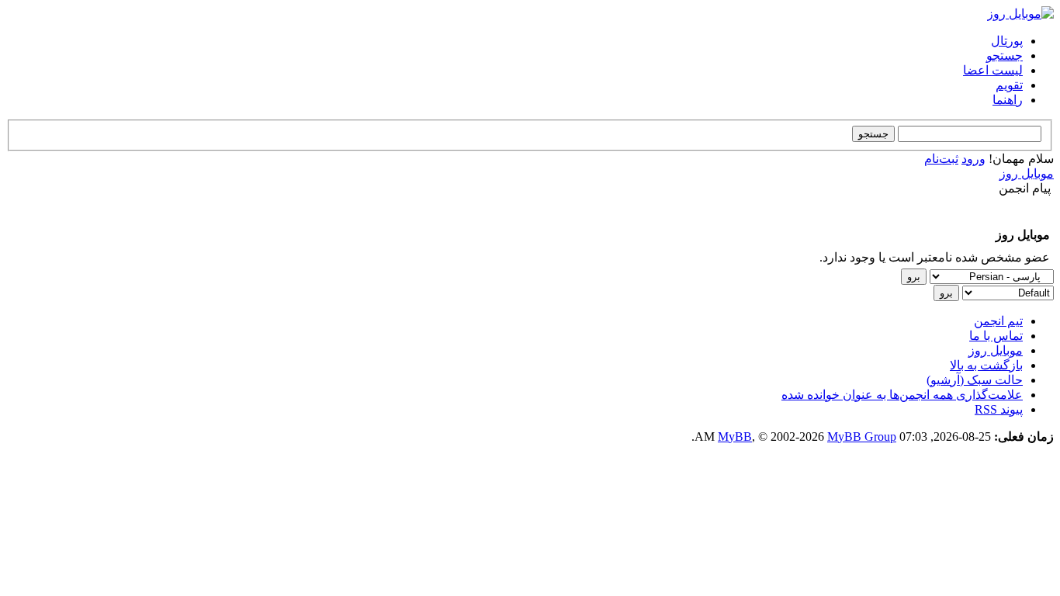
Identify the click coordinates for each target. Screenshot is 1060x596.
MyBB (735, 436)
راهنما (1007, 99)
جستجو (1004, 55)
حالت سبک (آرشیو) (975, 379)
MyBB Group (861, 436)
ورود (973, 158)
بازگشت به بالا (986, 365)
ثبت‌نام (941, 158)
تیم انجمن (998, 320)
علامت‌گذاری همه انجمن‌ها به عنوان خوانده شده (902, 394)
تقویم (1009, 85)
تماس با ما (996, 335)
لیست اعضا (993, 70)
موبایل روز (1026, 173)
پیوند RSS (999, 409)
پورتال (1007, 40)
